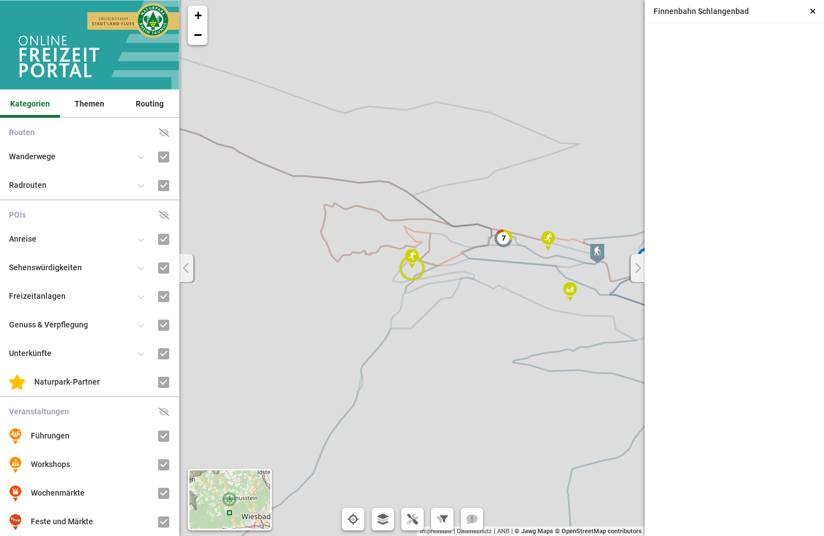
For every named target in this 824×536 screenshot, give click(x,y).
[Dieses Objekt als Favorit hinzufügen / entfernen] (669, 137)
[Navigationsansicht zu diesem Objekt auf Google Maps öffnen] (755, 137)
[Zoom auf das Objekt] (712, 137)
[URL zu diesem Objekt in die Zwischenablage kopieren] (799, 137)
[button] (597, 253)
